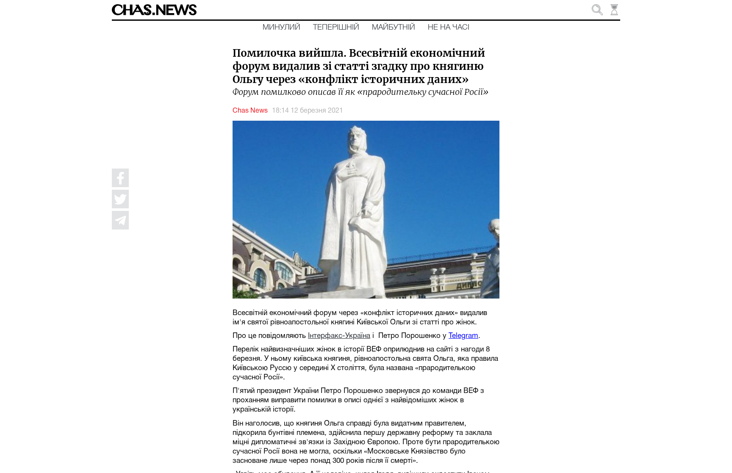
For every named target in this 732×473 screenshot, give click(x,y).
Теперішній (336, 27)
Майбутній (393, 27)
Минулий (281, 27)
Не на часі (448, 27)
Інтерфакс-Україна (339, 336)
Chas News (250, 111)
